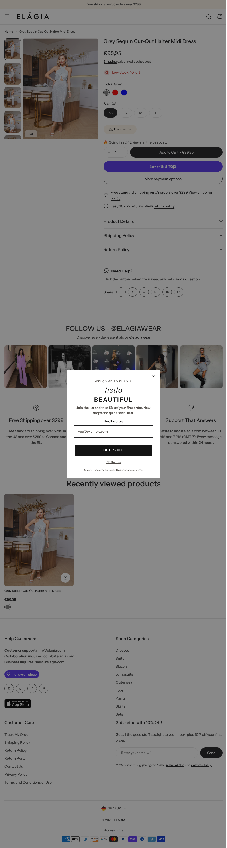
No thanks (112, 462)
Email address (112, 421)
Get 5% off (112, 450)
